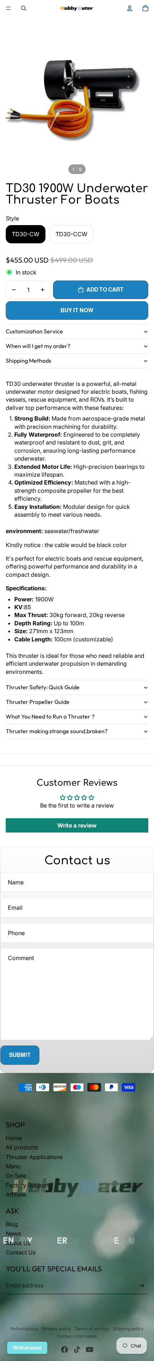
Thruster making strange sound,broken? (56, 731)
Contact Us (20, 1252)
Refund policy (24, 1328)
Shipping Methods (28, 360)
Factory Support (27, 1185)
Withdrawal (27, 1348)
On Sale (16, 1175)
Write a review (77, 825)
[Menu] (8, 8)
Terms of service (92, 1328)
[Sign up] (141, 1285)
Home (14, 1138)
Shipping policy (128, 1328)
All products (22, 1147)
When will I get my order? (38, 345)
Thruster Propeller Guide (37, 701)
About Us (18, 1243)
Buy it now (77, 310)
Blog (12, 1224)
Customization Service (34, 331)
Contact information (77, 1336)
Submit (20, 1055)
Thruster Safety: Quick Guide (43, 687)
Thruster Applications (34, 1157)
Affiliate (16, 1194)
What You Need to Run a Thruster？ (51, 716)
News (13, 1233)
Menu (13, 1166)
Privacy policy (56, 1328)
